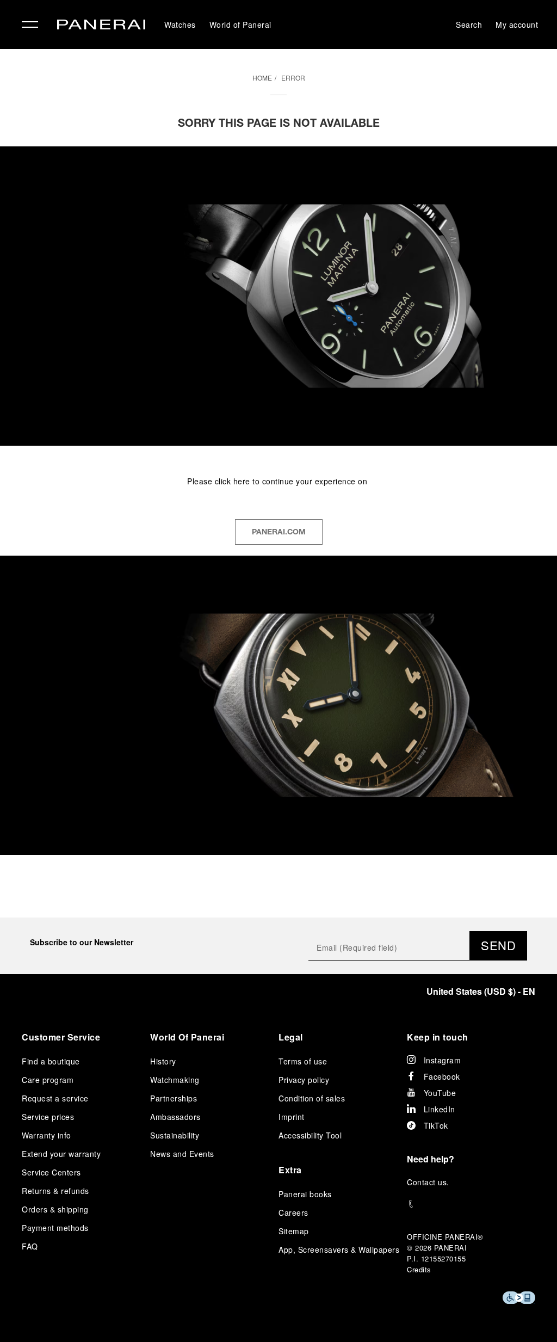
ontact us (430, 1182)
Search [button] (469, 24)
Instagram (442, 1060)
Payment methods (55, 1227)
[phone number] (471, 1204)
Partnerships (173, 1098)
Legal (290, 1037)
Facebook (442, 1076)
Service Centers (51, 1172)
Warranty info (46, 1135)
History (163, 1061)
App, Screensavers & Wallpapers (338, 1249)
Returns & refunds (55, 1190)
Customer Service (61, 1037)
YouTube (440, 1092)
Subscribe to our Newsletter (81, 942)
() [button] (480, 991)
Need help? (430, 1159)
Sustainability (174, 1135)
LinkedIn (439, 1109)
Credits (419, 1269)
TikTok (436, 1125)
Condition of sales (311, 1098)
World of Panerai (240, 24)
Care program (47, 1079)
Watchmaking (175, 1079)
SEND (498, 945)
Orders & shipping (55, 1209)
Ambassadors (175, 1116)
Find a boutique (51, 1061)
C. (428, 1182)
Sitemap (293, 1231)
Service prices (48, 1116)
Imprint (291, 1116)
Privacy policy (303, 1079)
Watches (180, 24)
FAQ (30, 1246)
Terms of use (302, 1061)
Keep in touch (437, 1037)
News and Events (182, 1153)
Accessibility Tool (310, 1135)
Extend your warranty (61, 1153)
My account (517, 24)
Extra (290, 1170)
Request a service (55, 1098)
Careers (293, 1212)
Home (262, 77)
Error (293, 77)
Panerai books (305, 1194)
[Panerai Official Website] (101, 26)
